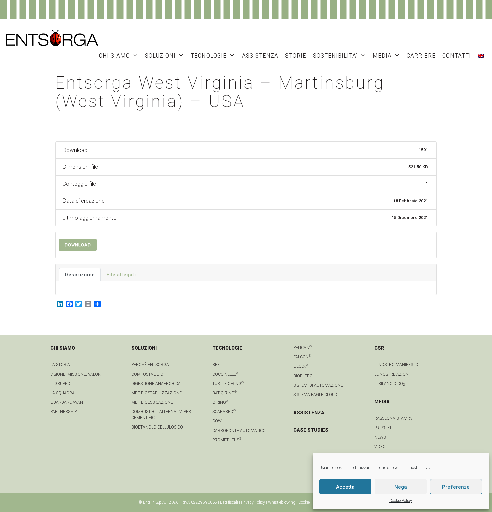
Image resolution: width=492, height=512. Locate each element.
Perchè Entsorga (150, 364)
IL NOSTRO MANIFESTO (396, 364)
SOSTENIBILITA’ (335, 55)
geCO (300, 366)
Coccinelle (225, 374)
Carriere (421, 55)
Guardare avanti (68, 402)
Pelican (302, 347)
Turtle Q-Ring (228, 383)
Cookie (304, 502)
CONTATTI (456, 55)
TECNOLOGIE (209, 55)
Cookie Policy (400, 500)
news (380, 437)
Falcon (302, 357)
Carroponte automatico (239, 430)
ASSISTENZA (260, 55)
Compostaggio (147, 374)
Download (78, 244)
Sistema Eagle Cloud (315, 394)
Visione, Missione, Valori (76, 374)
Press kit (383, 427)
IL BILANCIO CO (389, 383)
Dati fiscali (229, 502)
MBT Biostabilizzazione (156, 393)
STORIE (295, 55)
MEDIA (382, 55)
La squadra (62, 393)
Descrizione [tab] (80, 275)
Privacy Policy (253, 502)
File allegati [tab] (121, 275)
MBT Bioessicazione (152, 402)
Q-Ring (220, 402)
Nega (400, 487)
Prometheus (226, 440)
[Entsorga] (52, 37)
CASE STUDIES (310, 430)
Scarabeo (224, 411)
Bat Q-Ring (224, 393)
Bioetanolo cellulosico (157, 427)
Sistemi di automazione (318, 385)
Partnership (63, 411)
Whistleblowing (281, 502)
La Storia (60, 364)
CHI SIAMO (114, 55)
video (380, 446)
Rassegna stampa (393, 418)
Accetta (345, 487)
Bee (216, 364)
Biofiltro (303, 376)
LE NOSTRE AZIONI (392, 374)
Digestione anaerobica (156, 383)
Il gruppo (60, 383)
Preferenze (456, 487)
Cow (217, 421)
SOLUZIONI (160, 55)
